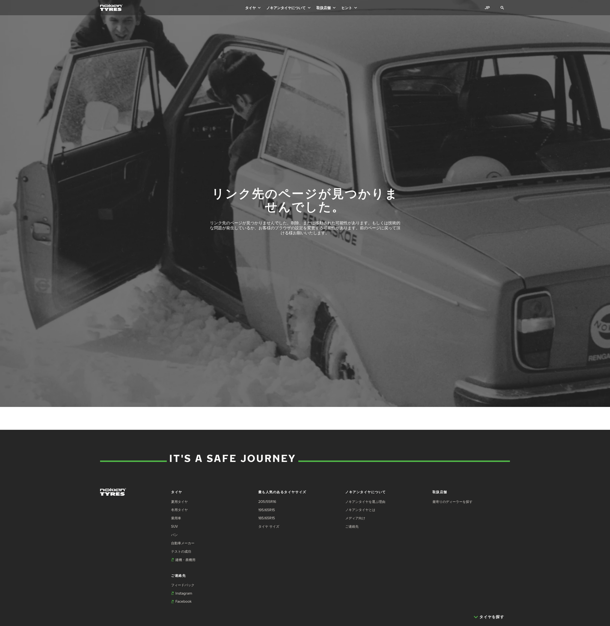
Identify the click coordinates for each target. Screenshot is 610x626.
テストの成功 (181, 551)
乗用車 (176, 518)
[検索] (502, 7)
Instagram (183, 593)
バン (174, 535)
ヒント (346, 7)
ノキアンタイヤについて (286, 7)
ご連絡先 (352, 526)
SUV (174, 526)
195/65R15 (266, 510)
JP (487, 7)
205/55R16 (267, 502)
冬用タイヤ (179, 510)
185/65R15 (266, 518)
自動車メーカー (182, 543)
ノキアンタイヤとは (360, 510)
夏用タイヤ (179, 502)
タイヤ (250, 7)
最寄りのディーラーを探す (452, 502)
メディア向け (355, 518)
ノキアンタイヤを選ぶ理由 (365, 502)
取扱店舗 (323, 7)
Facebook (183, 601)
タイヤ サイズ (268, 526)
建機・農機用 (185, 560)
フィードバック (182, 585)
